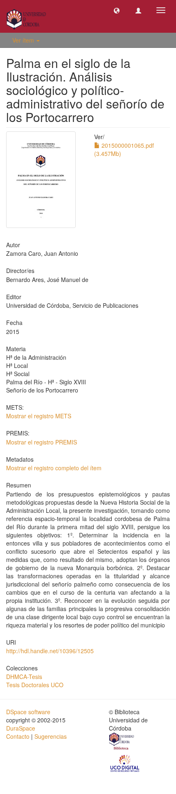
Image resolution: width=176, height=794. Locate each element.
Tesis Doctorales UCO (34, 685)
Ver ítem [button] (24, 40)
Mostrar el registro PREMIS (41, 442)
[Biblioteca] (122, 742)
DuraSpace (20, 728)
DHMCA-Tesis (24, 676)
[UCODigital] (125, 763)
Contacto (17, 736)
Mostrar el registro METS (38, 416)
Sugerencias (50, 736)
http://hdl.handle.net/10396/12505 (50, 651)
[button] (116, 10)
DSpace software (28, 712)
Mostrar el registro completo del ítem (54, 468)
